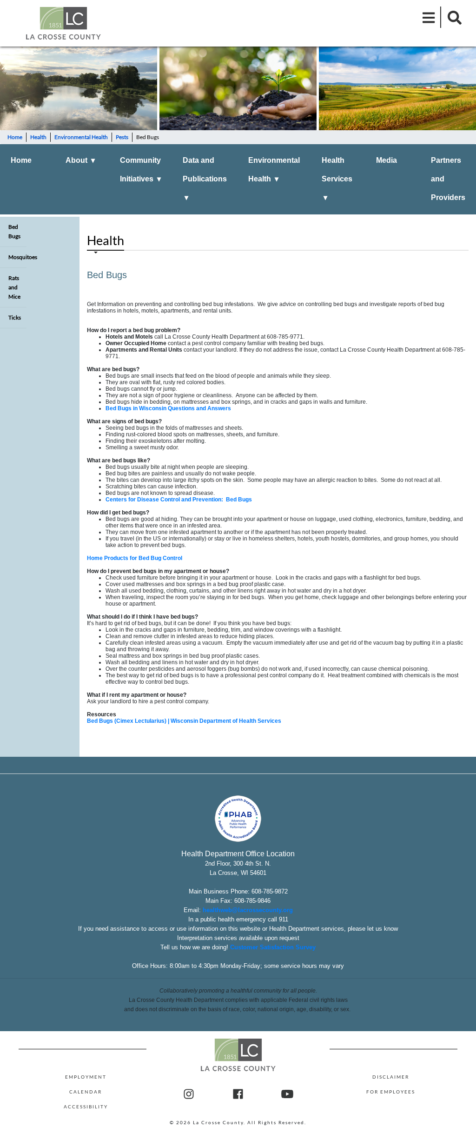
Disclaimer (390, 1077)
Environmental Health (81, 136)
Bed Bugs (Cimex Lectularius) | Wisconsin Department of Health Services (184, 721)
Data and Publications (205, 178)
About (80, 160)
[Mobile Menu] (429, 17)
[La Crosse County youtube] (287, 1094)
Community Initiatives (140, 169)
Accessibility (86, 1106)
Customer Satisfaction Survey (273, 947)
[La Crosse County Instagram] (188, 1094)
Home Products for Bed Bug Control (134, 558)
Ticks (14, 317)
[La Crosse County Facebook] (238, 1094)
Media (386, 160)
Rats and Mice (14, 287)
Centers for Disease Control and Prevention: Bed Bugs (179, 499)
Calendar (85, 1091)
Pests (122, 136)
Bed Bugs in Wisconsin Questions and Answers (168, 408)
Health (38, 136)
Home (14, 136)
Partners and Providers (448, 178)
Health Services (337, 178)
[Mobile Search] (452, 17)
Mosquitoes (17, 256)
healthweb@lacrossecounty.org (248, 910)
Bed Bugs (14, 231)
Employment (85, 1077)
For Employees (390, 1091)
